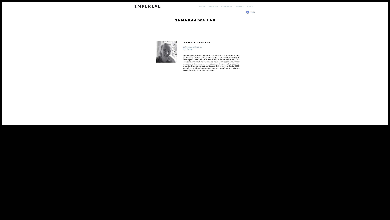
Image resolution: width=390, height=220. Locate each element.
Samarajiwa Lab (195, 20)
